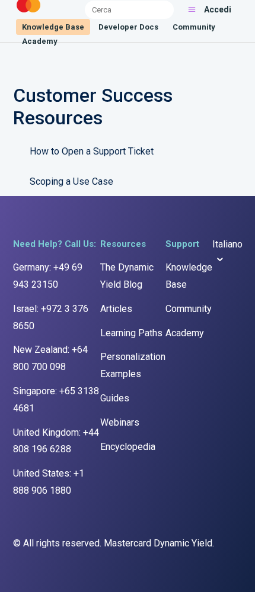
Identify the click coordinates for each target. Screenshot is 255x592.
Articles (116, 308)
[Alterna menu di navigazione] (192, 9)
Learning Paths (131, 333)
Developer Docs (128, 26)
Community (194, 26)
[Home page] (28, 12)
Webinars (119, 422)
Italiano (227, 244)
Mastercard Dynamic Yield (158, 543)
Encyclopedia (127, 446)
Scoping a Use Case (71, 181)
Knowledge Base (53, 26)
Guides (114, 398)
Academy (40, 41)
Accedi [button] (217, 9)
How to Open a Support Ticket (92, 151)
